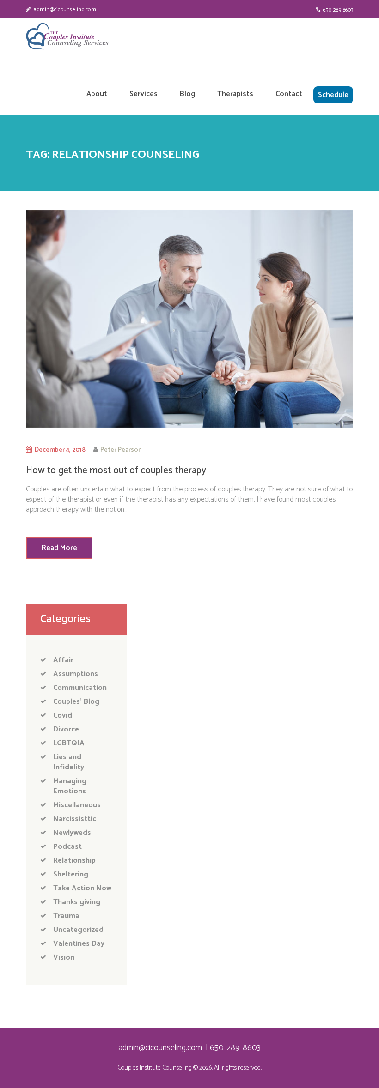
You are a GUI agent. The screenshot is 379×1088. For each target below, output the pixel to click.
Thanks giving (76, 902)
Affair (63, 660)
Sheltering (70, 874)
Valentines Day (78, 943)
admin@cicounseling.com (64, 9)
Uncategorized (78, 930)
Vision (63, 957)
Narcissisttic (74, 819)
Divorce (66, 729)
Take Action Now (82, 888)
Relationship (74, 860)
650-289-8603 (338, 10)
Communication (80, 688)
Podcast (67, 846)
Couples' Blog (76, 701)
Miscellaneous (77, 805)
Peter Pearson (121, 450)
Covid (62, 715)
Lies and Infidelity (68, 762)
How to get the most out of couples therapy (116, 470)
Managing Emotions (69, 786)
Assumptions (75, 674)
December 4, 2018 (60, 450)
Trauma (66, 916)
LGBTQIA (69, 743)
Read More (59, 548)
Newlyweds (72, 833)
